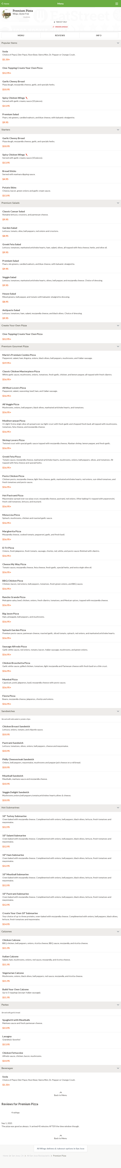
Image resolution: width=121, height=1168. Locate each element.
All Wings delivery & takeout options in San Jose (60, 1148)
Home (5, 1155)
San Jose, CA (18, 1155)
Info (99, 35)
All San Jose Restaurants (38, 1155)
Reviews (60, 35)
